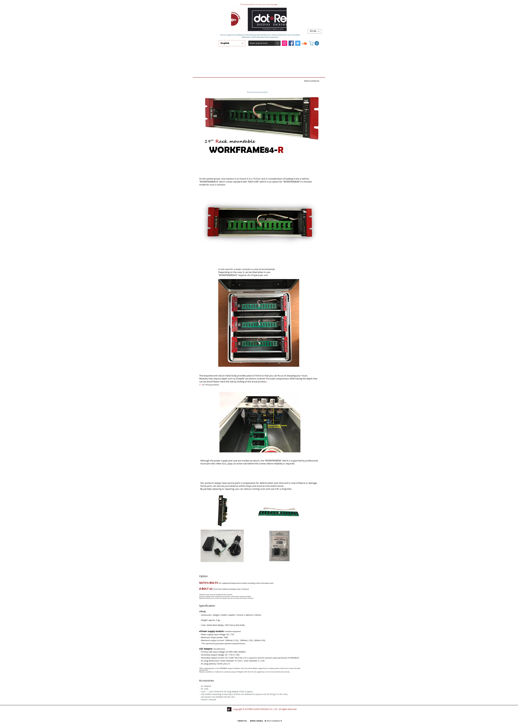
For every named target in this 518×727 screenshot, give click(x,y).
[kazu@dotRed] (304, 43)
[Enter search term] (278, 43)
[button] (314, 31)
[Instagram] (284, 43)
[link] (314, 43)
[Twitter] (297, 43)
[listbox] (314, 31)
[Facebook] (291, 43)
